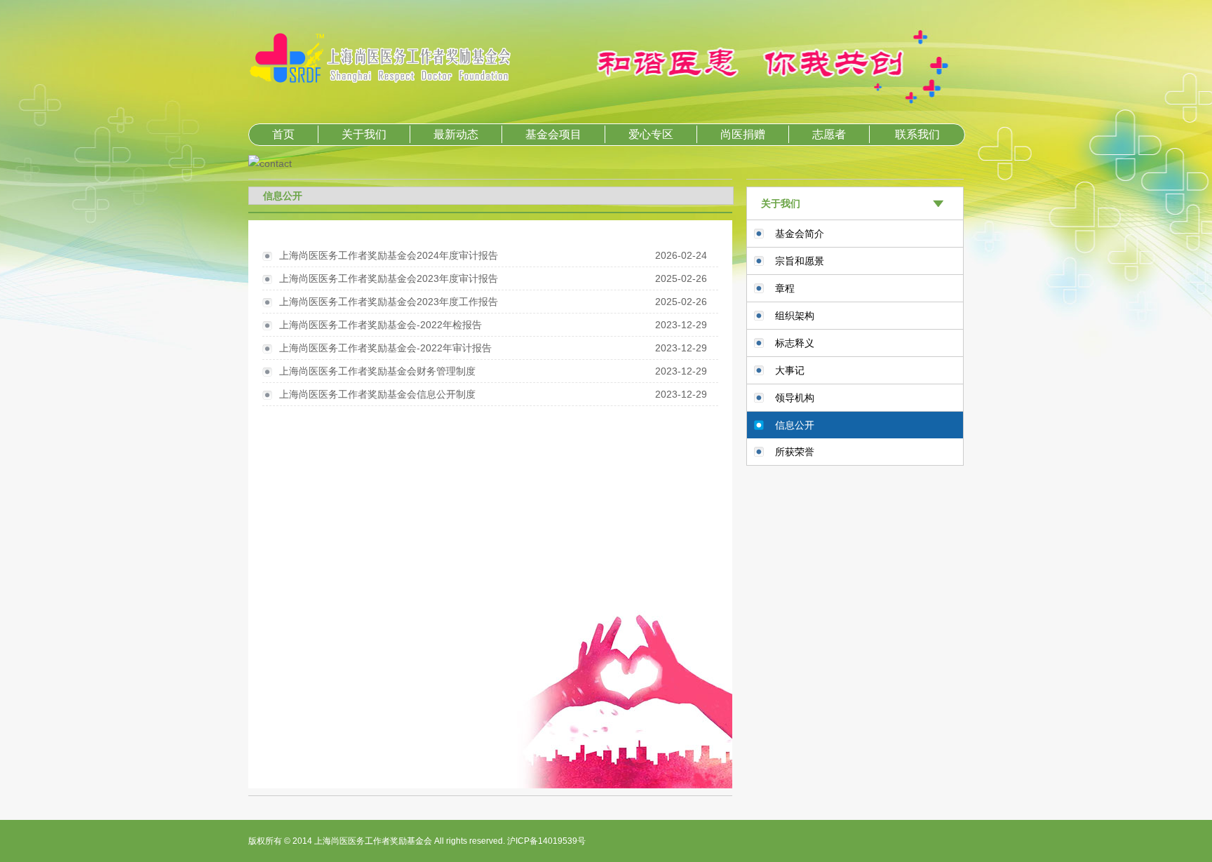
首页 (283, 134)
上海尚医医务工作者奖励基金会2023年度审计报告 (388, 278)
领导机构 (794, 397)
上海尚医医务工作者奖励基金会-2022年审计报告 (385, 347)
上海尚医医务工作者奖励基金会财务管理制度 (377, 371)
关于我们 (364, 134)
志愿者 (829, 134)
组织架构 (794, 315)
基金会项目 (553, 134)
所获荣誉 (794, 451)
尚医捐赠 (742, 134)
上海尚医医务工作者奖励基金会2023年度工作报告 (388, 301)
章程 (785, 288)
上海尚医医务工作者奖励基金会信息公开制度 (377, 394)
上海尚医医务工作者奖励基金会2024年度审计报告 (388, 255)
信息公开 (794, 425)
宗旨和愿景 (799, 261)
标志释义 (794, 343)
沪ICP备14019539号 (546, 841)
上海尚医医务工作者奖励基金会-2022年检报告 (380, 324)
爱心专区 (650, 134)
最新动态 (455, 134)
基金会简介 (799, 233)
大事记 (789, 370)
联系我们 (917, 134)
